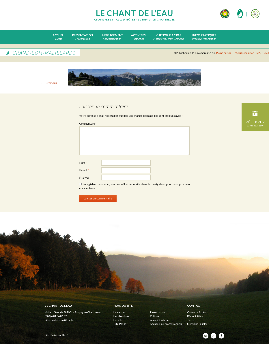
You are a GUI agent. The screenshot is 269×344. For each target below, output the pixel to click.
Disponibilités (195, 316)
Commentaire (88, 123)
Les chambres (121, 316)
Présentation (82, 35)
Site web (84, 177)
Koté (65, 334)
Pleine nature (223, 52)
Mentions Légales (197, 323)
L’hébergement (112, 35)
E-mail (84, 170)
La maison (119, 312)
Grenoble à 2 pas (168, 35)
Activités (138, 35)
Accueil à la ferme (160, 319)
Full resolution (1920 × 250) (253, 52)
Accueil (58, 35)
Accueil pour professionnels (166, 323)
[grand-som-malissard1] (134, 77)
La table (117, 319)
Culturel (154, 316)
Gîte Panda (119, 323)
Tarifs (190, 319)
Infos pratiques (204, 35)
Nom (83, 162)
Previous (48, 83)
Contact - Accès (196, 312)
